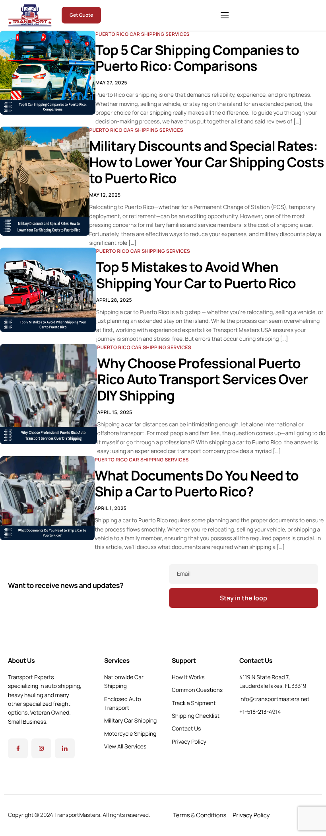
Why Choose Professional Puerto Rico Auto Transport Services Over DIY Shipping (202, 379)
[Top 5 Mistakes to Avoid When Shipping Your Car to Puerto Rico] (48, 289)
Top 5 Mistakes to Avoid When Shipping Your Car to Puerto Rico (196, 275)
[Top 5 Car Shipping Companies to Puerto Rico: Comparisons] (47, 72)
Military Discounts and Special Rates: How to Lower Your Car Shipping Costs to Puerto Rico (206, 162)
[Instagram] (41, 748)
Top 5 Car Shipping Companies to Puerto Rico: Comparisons (197, 58)
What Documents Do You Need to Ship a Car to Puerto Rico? (197, 484)
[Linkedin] (65, 748)
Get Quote (81, 15)
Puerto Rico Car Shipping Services (142, 34)
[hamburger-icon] (225, 15)
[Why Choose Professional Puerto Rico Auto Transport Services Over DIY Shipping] (48, 393)
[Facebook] (18, 748)
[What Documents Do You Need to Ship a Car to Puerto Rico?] (47, 497)
